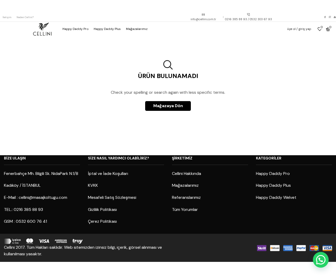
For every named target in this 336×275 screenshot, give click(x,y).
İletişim (7, 17)
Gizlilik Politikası (102, 209)
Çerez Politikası (102, 221)
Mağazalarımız (137, 29)
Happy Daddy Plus (107, 29)
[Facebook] (325, 17)
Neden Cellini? (25, 17)
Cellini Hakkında (186, 173)
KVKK (93, 185)
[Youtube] (335, 17)
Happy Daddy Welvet (276, 197)
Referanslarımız (186, 197)
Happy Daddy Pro (75, 29)
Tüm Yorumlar (185, 209)
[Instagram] (330, 17)
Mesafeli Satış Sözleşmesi (112, 197)
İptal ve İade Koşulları (108, 173)
